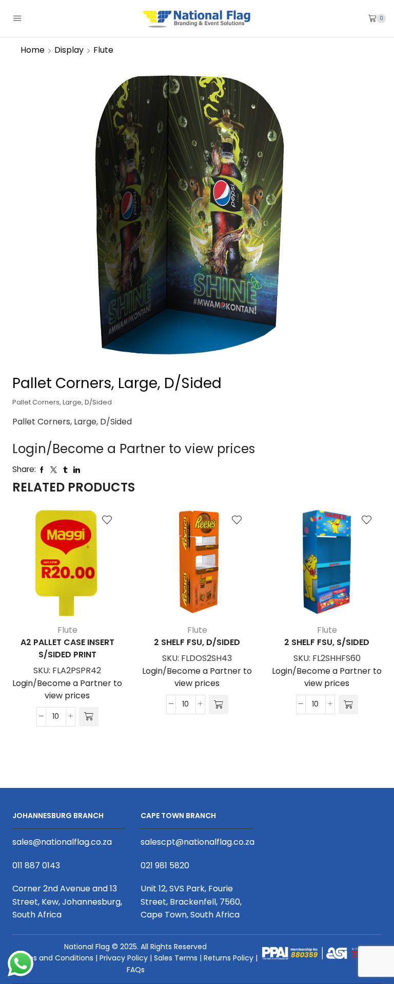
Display (69, 50)
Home (33, 50)
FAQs (136, 970)
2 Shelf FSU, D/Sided (197, 642)
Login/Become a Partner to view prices (133, 449)
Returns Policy (228, 958)
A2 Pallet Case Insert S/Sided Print (67, 648)
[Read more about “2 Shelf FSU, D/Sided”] (218, 704)
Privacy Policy (124, 958)
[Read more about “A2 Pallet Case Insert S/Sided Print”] (88, 716)
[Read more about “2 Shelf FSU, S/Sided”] (348, 704)
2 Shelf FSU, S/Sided (326, 642)
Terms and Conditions (53, 958)
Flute (103, 50)
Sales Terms (176, 958)
